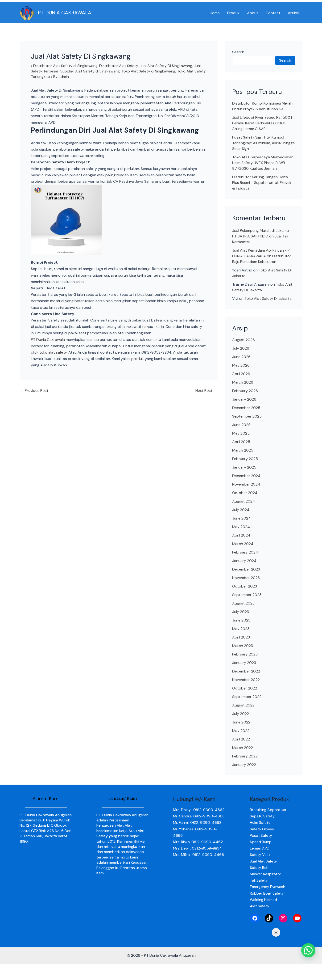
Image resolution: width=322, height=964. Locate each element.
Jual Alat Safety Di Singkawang (166, 65)
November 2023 (246, 577)
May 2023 (240, 628)
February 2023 (245, 654)
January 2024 (244, 560)
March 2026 (242, 382)
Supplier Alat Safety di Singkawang (90, 71)
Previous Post (34, 391)
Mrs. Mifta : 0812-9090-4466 (198, 854)
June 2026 (241, 356)
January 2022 (244, 764)
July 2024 (240, 509)
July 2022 (240, 713)
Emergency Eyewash (267, 886)
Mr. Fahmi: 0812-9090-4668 (197, 822)
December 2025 (246, 407)
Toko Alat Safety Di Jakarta (268, 298)
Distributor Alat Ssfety (118, 65)
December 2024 (246, 475)
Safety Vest (260, 854)
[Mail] (276, 932)
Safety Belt (259, 867)
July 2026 (240, 348)
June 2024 (241, 518)
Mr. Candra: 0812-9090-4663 (198, 816)
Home (215, 12)
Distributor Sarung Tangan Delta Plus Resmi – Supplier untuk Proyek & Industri (261, 182)
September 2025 (247, 416)
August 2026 (243, 339)
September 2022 (246, 696)
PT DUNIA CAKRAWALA (64, 12)
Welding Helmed (263, 899)
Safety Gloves (262, 829)
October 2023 (244, 586)
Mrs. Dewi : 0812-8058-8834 (197, 848)
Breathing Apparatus (268, 809)
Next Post (206, 391)
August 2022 (243, 705)
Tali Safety (259, 880)
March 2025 (242, 450)
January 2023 (244, 662)
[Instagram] (283, 918)
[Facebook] (255, 918)
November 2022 (246, 679)
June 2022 (241, 722)
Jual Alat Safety (263, 861)
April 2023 (241, 637)
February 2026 (245, 390)
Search (238, 52)
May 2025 (241, 433)
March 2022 (242, 747)
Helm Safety (260, 822)
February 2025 (245, 458)
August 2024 (243, 501)
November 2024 (246, 484)
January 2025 (244, 467)
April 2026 (241, 373)
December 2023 (246, 569)
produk (137, 358)
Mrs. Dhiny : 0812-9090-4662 (198, 809)
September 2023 (246, 594)
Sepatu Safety (262, 816)
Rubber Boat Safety (267, 893)
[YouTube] (297, 918)
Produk (233, 12)
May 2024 (241, 526)
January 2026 (244, 399)
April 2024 (241, 535)
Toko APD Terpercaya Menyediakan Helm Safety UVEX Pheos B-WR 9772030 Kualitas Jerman (262, 163)
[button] (308, 950)
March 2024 (242, 543)
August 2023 (243, 603)
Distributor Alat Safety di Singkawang (65, 65)
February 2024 (245, 552)
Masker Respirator (265, 873)
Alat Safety (259, 906)
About (252, 12)
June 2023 (241, 620)
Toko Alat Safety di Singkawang (148, 71)
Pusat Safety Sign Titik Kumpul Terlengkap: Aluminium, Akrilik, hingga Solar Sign (263, 143)
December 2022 (246, 671)
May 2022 (240, 730)
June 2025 (241, 424)
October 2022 (244, 688)
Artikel (293, 12)
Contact (273, 12)
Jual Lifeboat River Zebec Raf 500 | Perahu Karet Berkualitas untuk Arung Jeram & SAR (262, 123)
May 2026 (241, 365)
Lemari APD (259, 848)
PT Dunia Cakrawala (48, 339)
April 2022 (241, 739)
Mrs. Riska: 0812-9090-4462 (198, 841)
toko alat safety (53, 352)
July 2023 (240, 611)
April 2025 (241, 441)
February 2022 (245, 756)
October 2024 (244, 492)
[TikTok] (269, 918)
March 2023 (242, 645)
